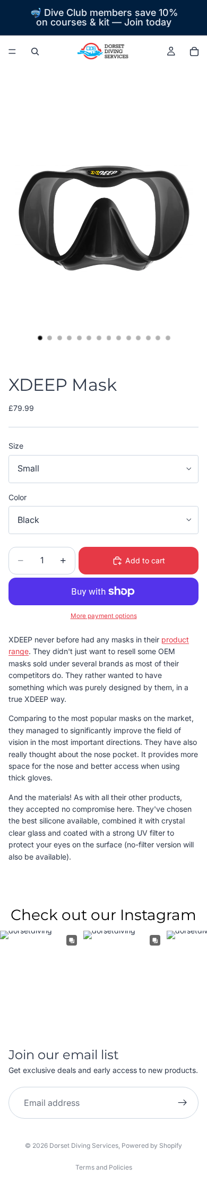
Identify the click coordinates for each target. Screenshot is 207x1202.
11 (138, 338)
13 (158, 338)
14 (167, 338)
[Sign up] (182, 1103)
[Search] (35, 51)
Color (17, 497)
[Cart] (194, 51)
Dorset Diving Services (83, 1145)
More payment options (104, 616)
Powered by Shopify (152, 1145)
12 (148, 338)
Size (15, 445)
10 (128, 338)
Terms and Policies (103, 1167)
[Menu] (12, 51)
